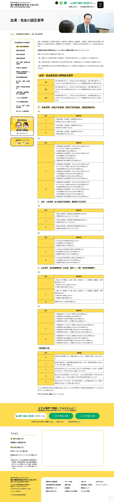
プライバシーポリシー (102, 484)
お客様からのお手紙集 (71, 491)
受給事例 (67, 488)
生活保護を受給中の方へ (87, 6)
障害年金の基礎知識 (51, 481)
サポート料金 (68, 481)
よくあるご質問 (85, 491)
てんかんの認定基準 (21, 97)
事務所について (85, 488)
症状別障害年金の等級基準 (22, 42)
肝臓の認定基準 (20, 58)
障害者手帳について (51, 488)
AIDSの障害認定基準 (22, 101)
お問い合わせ (99, 481)
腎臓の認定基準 (20, 50)
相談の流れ (68, 484)
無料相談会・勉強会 (86, 484)
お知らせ (83, 481)
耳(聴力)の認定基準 (21, 67)
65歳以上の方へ (73, 6)
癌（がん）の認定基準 (22, 111)
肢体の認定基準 (20, 54)
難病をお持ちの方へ (51, 491)
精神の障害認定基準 (21, 77)
